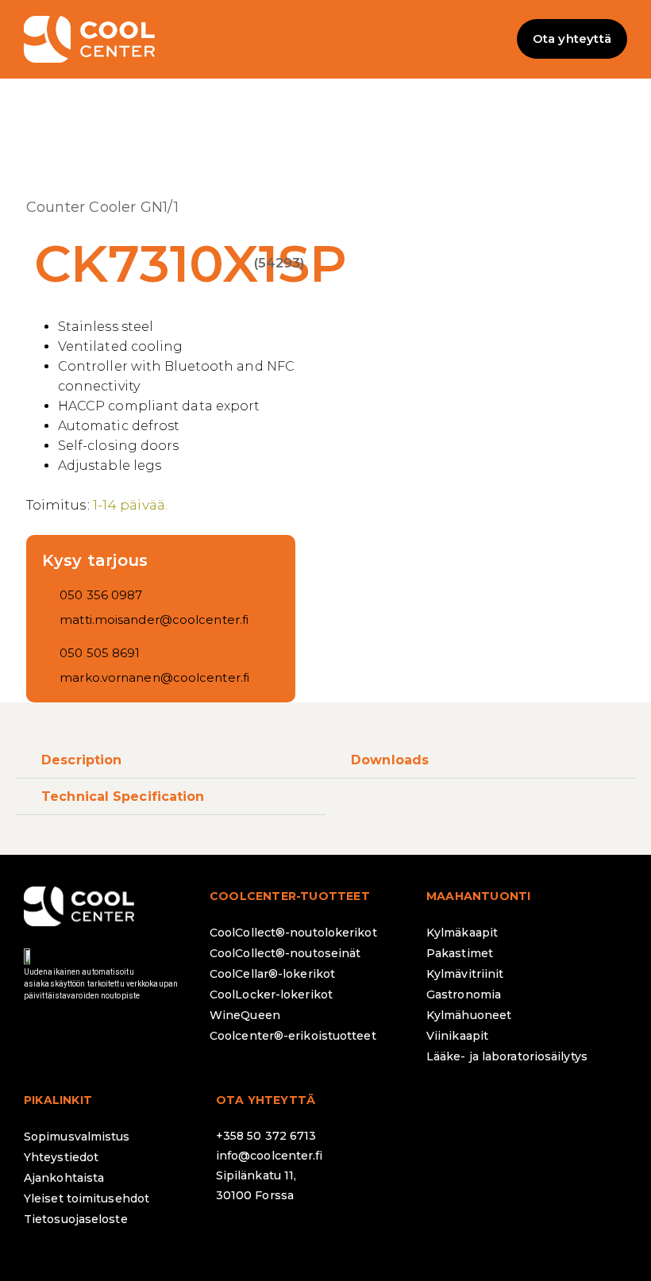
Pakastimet (459, 953)
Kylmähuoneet (468, 1015)
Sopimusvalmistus (77, 1136)
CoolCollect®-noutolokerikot (293, 932)
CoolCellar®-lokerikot (272, 974)
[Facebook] (236, 1237)
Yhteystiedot (61, 1157)
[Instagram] (279, 1237)
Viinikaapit (457, 1036)
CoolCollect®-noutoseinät (285, 953)
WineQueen (245, 1015)
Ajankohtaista (64, 1178)
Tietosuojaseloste (76, 1219)
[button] (325, 39)
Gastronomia (463, 994)
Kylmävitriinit (464, 974)
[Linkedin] (323, 1237)
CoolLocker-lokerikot (271, 994)
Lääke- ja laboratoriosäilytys (506, 1056)
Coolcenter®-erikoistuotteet (293, 1036)
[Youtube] (367, 1237)
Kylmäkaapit (462, 932)
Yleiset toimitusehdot (86, 1198)
